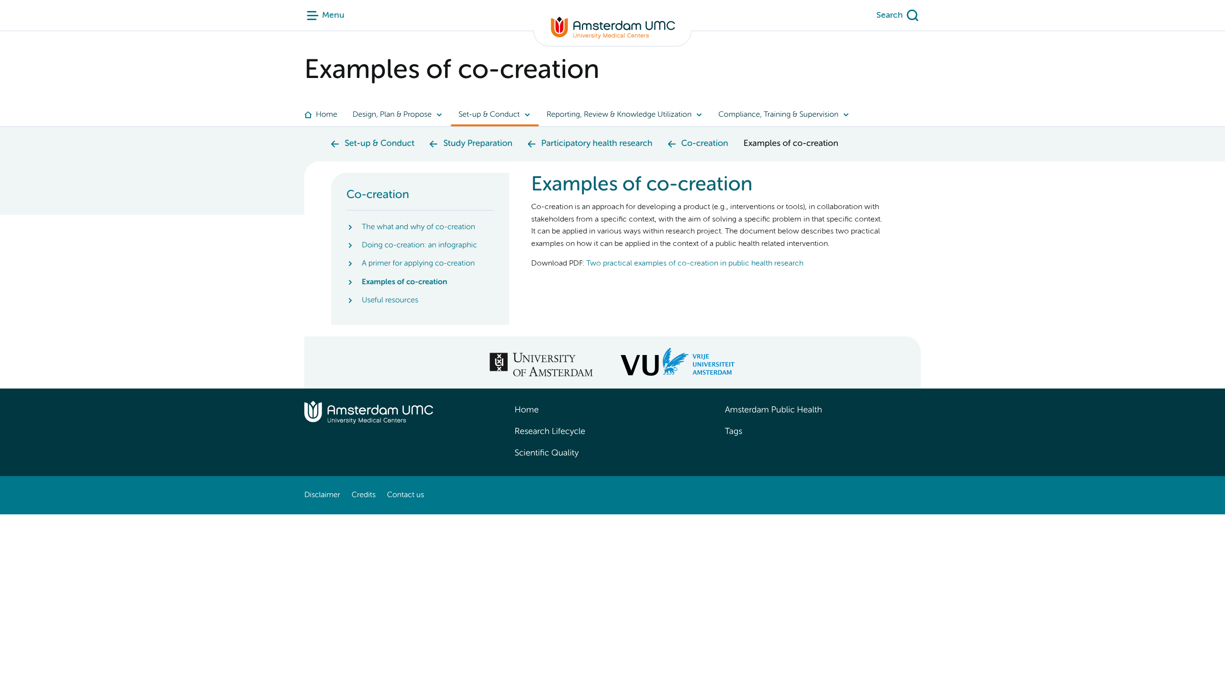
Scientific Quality (546, 453)
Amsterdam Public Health (773, 410)
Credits (364, 495)
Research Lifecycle (549, 432)
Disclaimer (322, 495)
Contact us (405, 495)
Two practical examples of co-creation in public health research (694, 263)
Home (526, 410)
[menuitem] (324, 114)
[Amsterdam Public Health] (612, 31)
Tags (733, 432)
